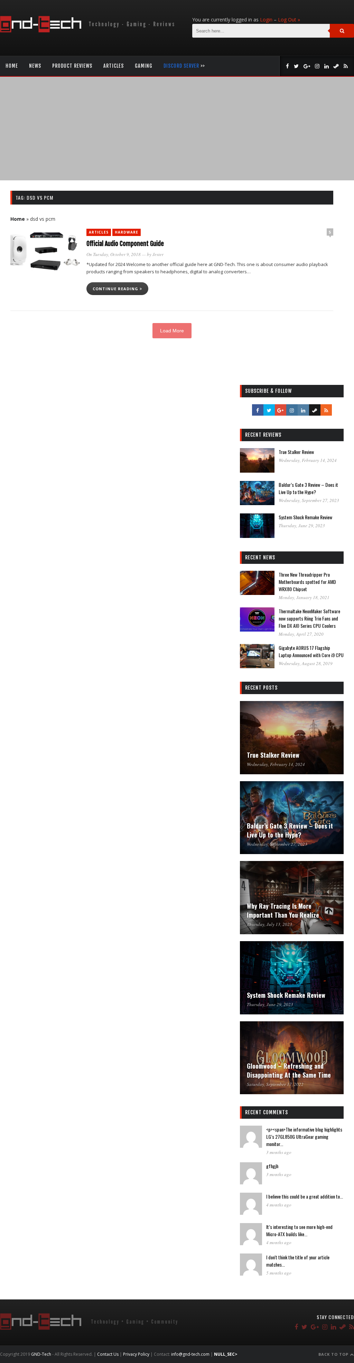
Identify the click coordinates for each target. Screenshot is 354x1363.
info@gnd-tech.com (190, 1354)
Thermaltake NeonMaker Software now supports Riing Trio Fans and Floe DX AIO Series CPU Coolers (309, 618)
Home (12, 66)
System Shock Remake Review (305, 517)
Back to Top (334, 1354)
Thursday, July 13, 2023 (269, 924)
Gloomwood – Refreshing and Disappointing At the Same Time (289, 1070)
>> (184, 66)
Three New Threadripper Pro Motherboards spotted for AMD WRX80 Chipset (307, 582)
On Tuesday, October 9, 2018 (113, 254)
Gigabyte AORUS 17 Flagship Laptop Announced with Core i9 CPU (311, 651)
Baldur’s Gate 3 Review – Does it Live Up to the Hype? (308, 488)
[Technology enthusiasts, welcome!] (88, 30)
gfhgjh (272, 1166)
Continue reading (116, 288)
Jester (158, 254)
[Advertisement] (177, 128)
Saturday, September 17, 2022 (275, 1084)
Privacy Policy (136, 1354)
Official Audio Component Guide (125, 243)
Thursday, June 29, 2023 (302, 525)
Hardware (126, 232)
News (35, 66)
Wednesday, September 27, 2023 (309, 500)
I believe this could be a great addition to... (304, 1196)
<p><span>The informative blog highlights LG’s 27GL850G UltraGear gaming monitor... (304, 1136)
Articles (113, 66)
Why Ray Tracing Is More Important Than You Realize (283, 910)
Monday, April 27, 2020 (301, 634)
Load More (172, 330)
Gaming (143, 66)
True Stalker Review (296, 451)
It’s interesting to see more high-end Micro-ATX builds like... (299, 1230)
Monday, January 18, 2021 (304, 597)
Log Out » (289, 19)
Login (266, 19)
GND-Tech (41, 1354)
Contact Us (108, 1354)
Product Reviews (72, 66)
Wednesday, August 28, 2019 (306, 663)
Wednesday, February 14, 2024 (308, 460)
